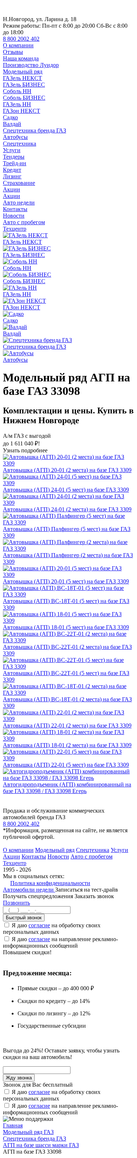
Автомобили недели (29, 890)
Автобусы (15, 137)
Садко (10, 117)
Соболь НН (17, 91)
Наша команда (21, 58)
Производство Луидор (31, 65)
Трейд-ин (14, 163)
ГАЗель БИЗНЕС (24, 85)
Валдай (12, 124)
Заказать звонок (94, 896)
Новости (13, 216)
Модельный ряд (22, 71)
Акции (11, 189)
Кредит (12, 170)
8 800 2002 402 (21, 39)
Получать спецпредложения (39, 896)
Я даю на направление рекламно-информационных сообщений (60, 942)
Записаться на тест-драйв (86, 890)
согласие (39, 925)
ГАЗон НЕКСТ (21, 111)
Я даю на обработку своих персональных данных (51, 928)
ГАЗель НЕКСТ (22, 78)
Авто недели (19, 202)
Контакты (15, 209)
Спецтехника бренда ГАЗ (34, 130)
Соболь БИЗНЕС (24, 98)
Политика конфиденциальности (50, 883)
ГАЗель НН (17, 104)
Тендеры (13, 157)
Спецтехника (19, 143)
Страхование (19, 183)
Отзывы (13, 52)
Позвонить (16, 903)
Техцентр (14, 229)
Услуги (11, 150)
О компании (18, 45)
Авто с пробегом (24, 222)
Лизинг (12, 176)
